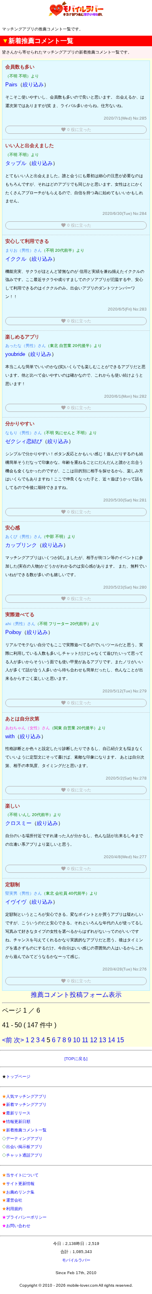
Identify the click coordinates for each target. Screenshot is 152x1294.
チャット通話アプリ (24, 1155)
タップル (15, 163)
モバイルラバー (76, 1260)
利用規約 (14, 1208)
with (10, 736)
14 (111, 1040)
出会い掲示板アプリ (24, 1146)
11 (85, 1040)
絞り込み (33, 84)
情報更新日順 (18, 1121)
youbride (15, 354)
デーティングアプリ (24, 1138)
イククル (15, 259)
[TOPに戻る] (76, 1058)
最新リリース (18, 1113)
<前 (7, 1040)
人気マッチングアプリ (26, 1096)
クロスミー (18, 823)
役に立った (76, 129)
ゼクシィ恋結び (23, 441)
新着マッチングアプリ (26, 1104)
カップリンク (21, 545)
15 (120, 1040)
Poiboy (13, 632)
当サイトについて (22, 1175)
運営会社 (14, 1200)
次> (19, 1040)
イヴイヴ (15, 902)
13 (102, 1040)
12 (93, 1040)
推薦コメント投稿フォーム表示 (76, 994)
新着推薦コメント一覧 (26, 1130)
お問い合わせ (18, 1225)
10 (76, 1040)
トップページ (18, 1076)
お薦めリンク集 (20, 1192)
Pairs (11, 84)
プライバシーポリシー (26, 1217)
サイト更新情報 (20, 1183)
